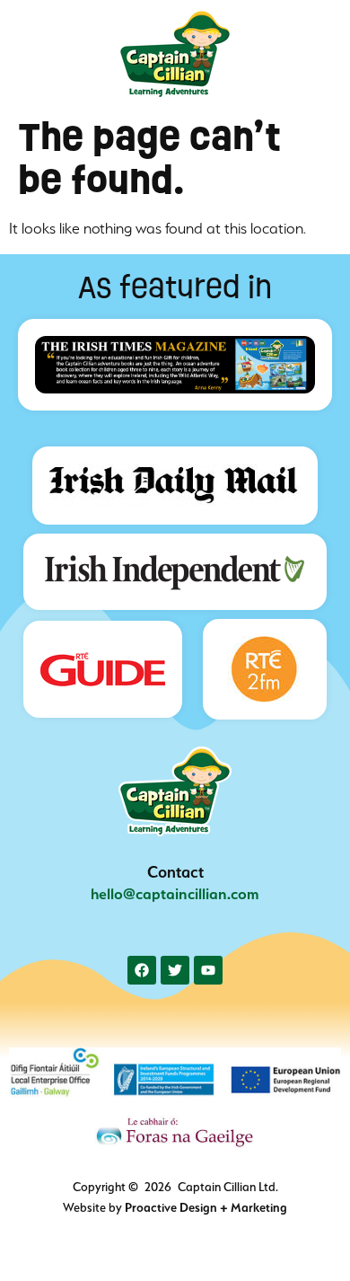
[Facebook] (141, 970)
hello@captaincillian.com (175, 894)
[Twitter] (175, 970)
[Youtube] (208, 970)
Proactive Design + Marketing (206, 1207)
